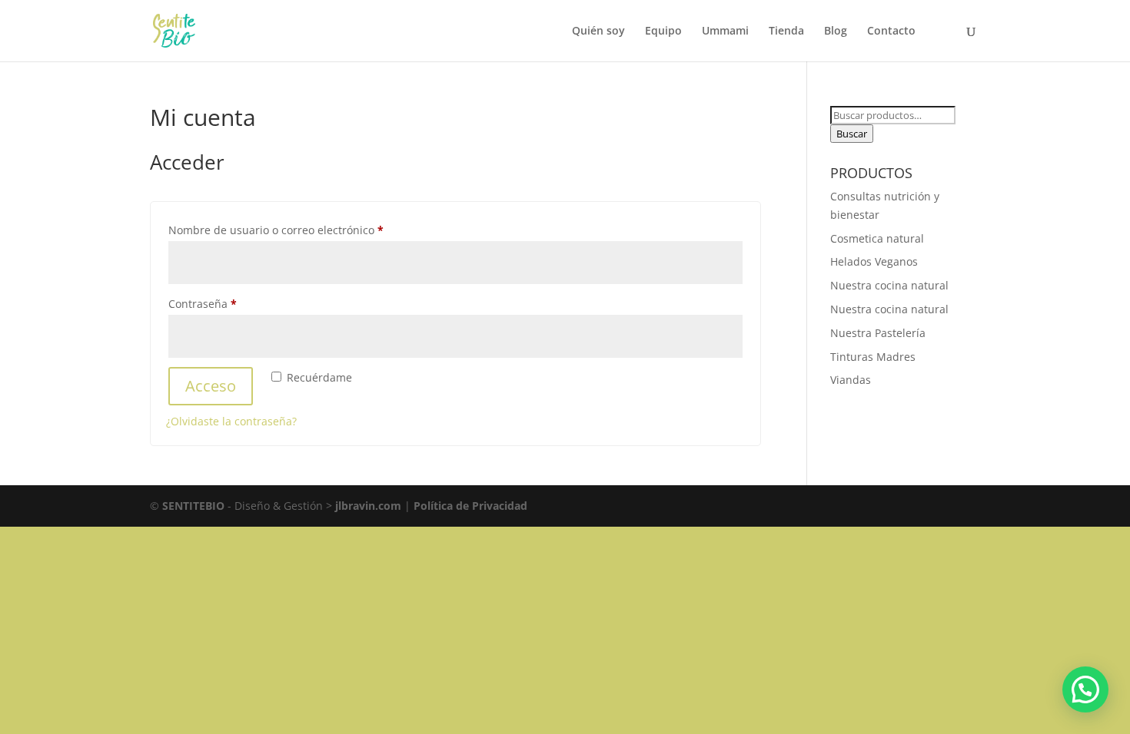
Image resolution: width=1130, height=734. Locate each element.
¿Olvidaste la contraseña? (231, 421)
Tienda (786, 31)
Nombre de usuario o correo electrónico (304, 229)
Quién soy (598, 31)
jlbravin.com (369, 505)
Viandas (850, 379)
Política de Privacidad (470, 505)
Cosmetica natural (877, 238)
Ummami (725, 31)
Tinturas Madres (873, 356)
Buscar (851, 134)
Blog (835, 31)
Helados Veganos (874, 261)
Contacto (891, 31)
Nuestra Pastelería (878, 333)
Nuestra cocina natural (889, 285)
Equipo (663, 31)
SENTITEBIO (193, 505)
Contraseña (231, 303)
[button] (1085, 689)
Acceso (210, 385)
